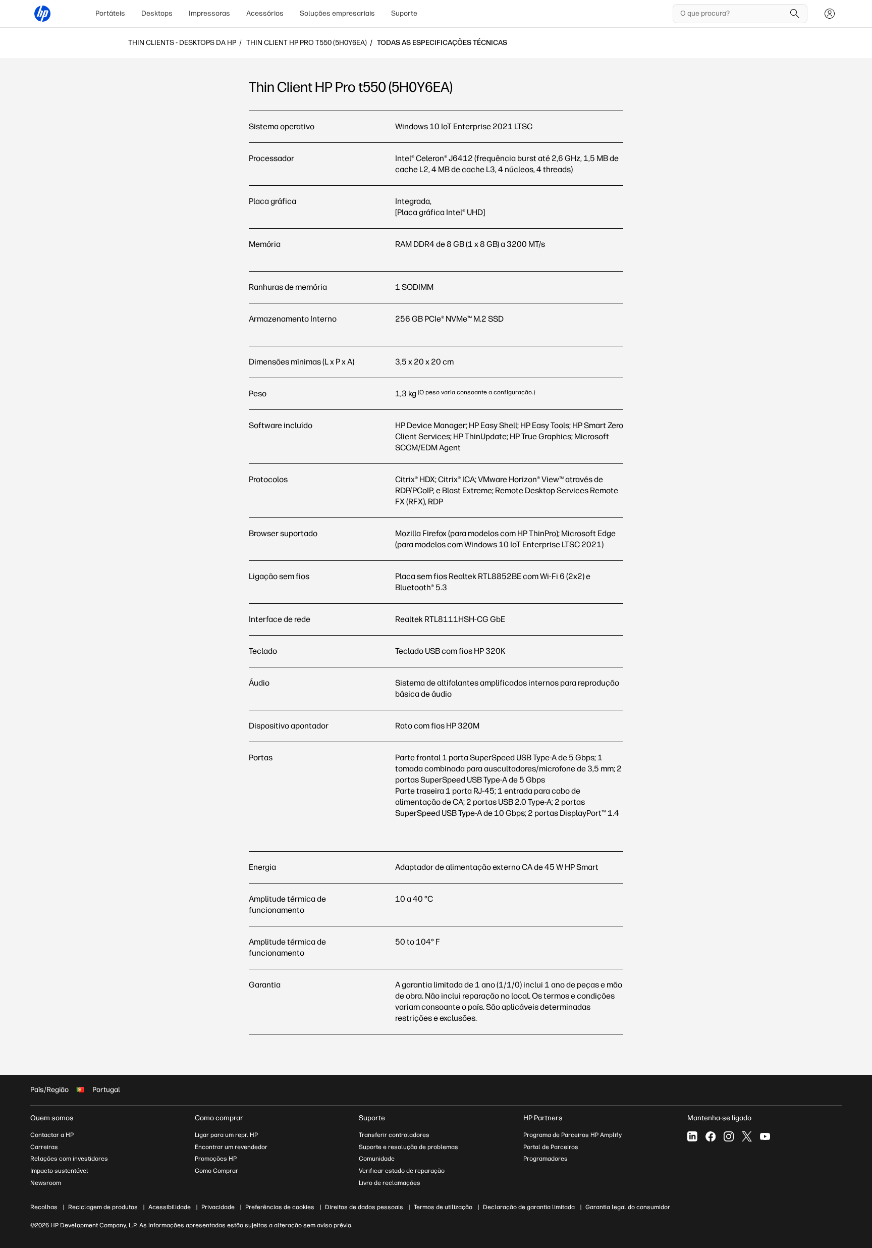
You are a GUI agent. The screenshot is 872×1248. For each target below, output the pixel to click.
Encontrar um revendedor (231, 1147)
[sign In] (830, 14)
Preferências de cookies (279, 1207)
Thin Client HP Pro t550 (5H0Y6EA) (306, 43)
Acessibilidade (169, 1207)
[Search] (795, 14)
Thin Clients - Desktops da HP (182, 43)
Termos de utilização (443, 1207)
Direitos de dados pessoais (364, 1207)
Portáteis (110, 13)
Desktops (157, 13)
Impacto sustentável (59, 1170)
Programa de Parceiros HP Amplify (572, 1134)
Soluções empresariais (337, 13)
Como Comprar (216, 1170)
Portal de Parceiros (550, 1147)
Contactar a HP (52, 1134)
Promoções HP (216, 1158)
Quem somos (52, 1118)
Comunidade (377, 1158)
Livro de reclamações (389, 1182)
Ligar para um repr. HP (226, 1134)
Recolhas (44, 1207)
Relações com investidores (69, 1158)
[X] (747, 1136)
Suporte (404, 13)
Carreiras (44, 1147)
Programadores (545, 1158)
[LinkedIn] (692, 1136)
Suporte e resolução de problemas (408, 1147)
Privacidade (218, 1207)
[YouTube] (765, 1136)
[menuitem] (110, 14)
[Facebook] (710, 1136)
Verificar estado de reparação (402, 1170)
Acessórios (265, 13)
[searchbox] (732, 14)
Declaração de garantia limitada (529, 1207)
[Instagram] (729, 1136)
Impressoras (209, 13)
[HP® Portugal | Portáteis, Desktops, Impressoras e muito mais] (42, 14)
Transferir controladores (394, 1134)
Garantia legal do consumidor (627, 1207)
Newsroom (45, 1182)
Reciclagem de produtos (103, 1207)
